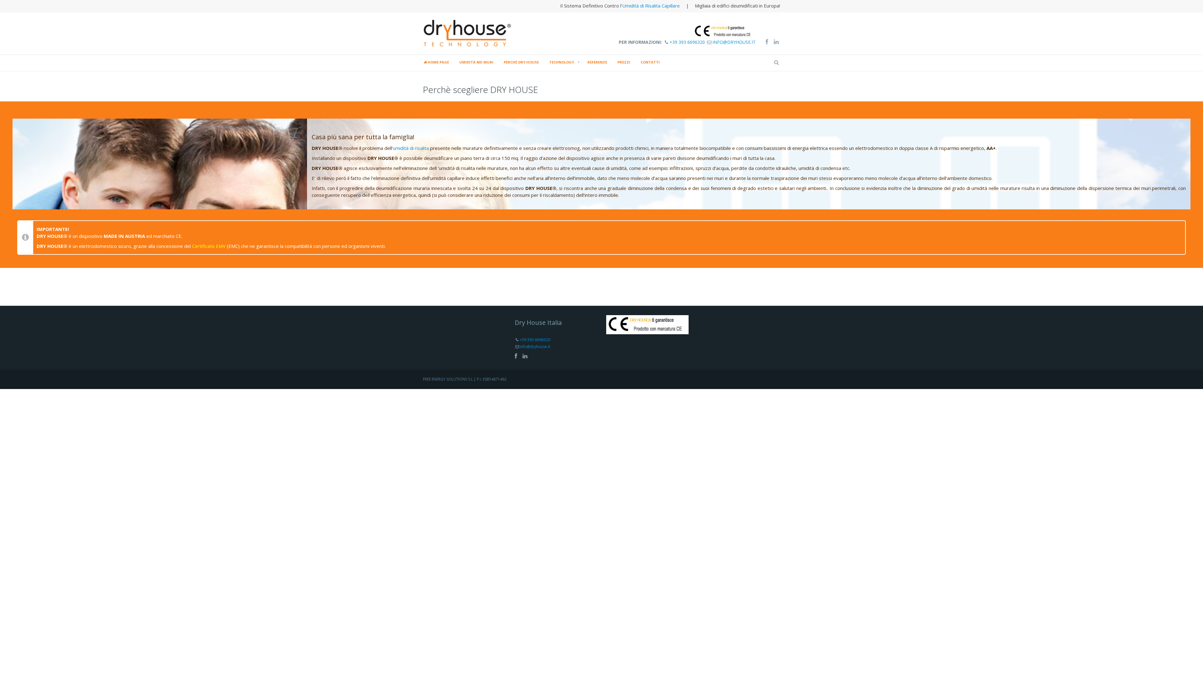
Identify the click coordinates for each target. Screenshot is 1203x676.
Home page (438, 62)
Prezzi (623, 62)
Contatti (650, 62)
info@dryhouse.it (734, 42)
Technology (561, 62)
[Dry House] (468, 32)
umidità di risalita (411, 148)
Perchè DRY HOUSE (521, 62)
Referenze (597, 62)
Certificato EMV (209, 246)
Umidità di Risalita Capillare (651, 6)
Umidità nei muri (476, 62)
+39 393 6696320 (687, 42)
